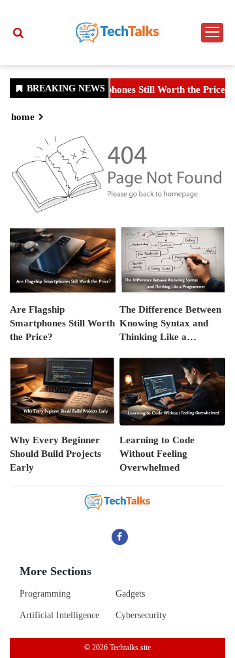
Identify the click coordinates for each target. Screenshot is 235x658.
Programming (45, 594)
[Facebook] (120, 536)
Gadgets (130, 594)
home (23, 117)
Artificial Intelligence (59, 615)
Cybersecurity (141, 615)
